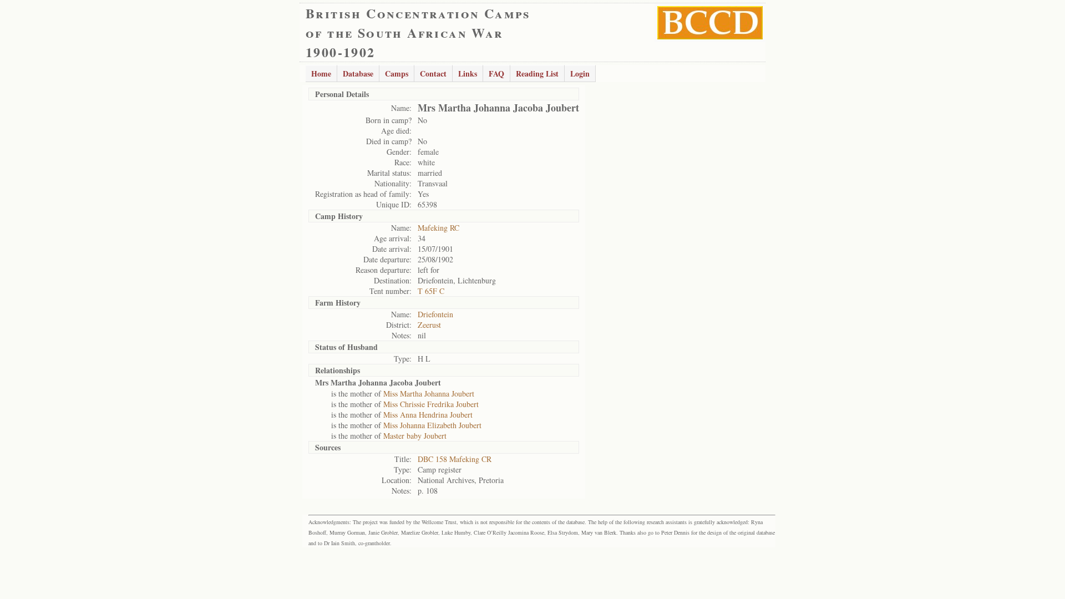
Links (467, 73)
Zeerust (429, 324)
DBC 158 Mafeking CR (454, 459)
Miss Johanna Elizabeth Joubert (432, 425)
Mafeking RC (438, 227)
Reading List (537, 73)
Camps (396, 73)
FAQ (496, 73)
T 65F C (431, 291)
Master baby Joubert (415, 435)
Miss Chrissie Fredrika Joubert (431, 404)
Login (580, 73)
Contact (433, 73)
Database (358, 73)
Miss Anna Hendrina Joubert (428, 414)
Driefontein (435, 314)
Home (321, 73)
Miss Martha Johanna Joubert (428, 393)
